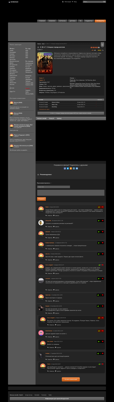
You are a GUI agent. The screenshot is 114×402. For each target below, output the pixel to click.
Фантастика (13, 82)
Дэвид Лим (88, 85)
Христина (48, 295)
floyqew (47, 306)
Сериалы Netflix (27, 91)
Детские (12, 88)
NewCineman (49, 330)
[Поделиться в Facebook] (65, 168)
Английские (28, 65)
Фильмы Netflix (29, 94)
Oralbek (48, 353)
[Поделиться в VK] (77, 168)
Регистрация (68, 1)
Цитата (57, 215)
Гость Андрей (49, 265)
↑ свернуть (99, 99)
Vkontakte (36, 395)
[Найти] (104, 2)
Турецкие (27, 81)
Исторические (13, 64)
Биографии (13, 52)
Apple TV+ (12, 91)
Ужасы (11, 81)
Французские (28, 72)
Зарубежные (28, 79)
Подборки (89, 21)
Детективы (12, 59)
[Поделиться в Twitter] (68, 168)
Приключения (13, 75)
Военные (12, 57)
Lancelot (48, 278)
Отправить (41, 199)
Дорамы (73, 21)
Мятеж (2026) (18, 102)
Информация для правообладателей (57, 398)
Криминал (12, 68)
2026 (26, 50)
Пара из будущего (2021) (22, 135)
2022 (26, 57)
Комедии (12, 66)
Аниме (11, 50)
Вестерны (12, 55)
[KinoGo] (13, 2)
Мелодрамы (13, 70)
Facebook (44, 395)
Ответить (50, 215)
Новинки (52, 21)
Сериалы (62, 21)
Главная (42, 21)
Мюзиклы (12, 73)
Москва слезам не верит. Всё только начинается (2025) (23, 125)
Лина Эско (93, 83)
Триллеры (12, 79)
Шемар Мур (78, 83)
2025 (26, 52)
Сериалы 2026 (29, 83)
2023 (26, 55)
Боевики (12, 54)
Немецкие (28, 70)
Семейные (12, 77)
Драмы (11, 63)
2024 (26, 54)
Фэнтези (12, 84)
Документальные (14, 61)
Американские (29, 63)
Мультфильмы (14, 72)
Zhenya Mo (48, 220)
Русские (27, 66)
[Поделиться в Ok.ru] (71, 168)
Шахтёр (48, 254)
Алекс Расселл (86, 83)
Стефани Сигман (78, 86)
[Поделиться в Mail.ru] (74, 168)
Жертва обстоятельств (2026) (23, 145)
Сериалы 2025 (29, 84)
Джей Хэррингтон (79, 85)
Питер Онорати (88, 86)
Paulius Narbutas (50, 242)
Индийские (28, 68)
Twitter (50, 395)
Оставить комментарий (71, 379)
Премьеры (100, 21)
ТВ (80, 21)
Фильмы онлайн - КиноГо (16, 395)
